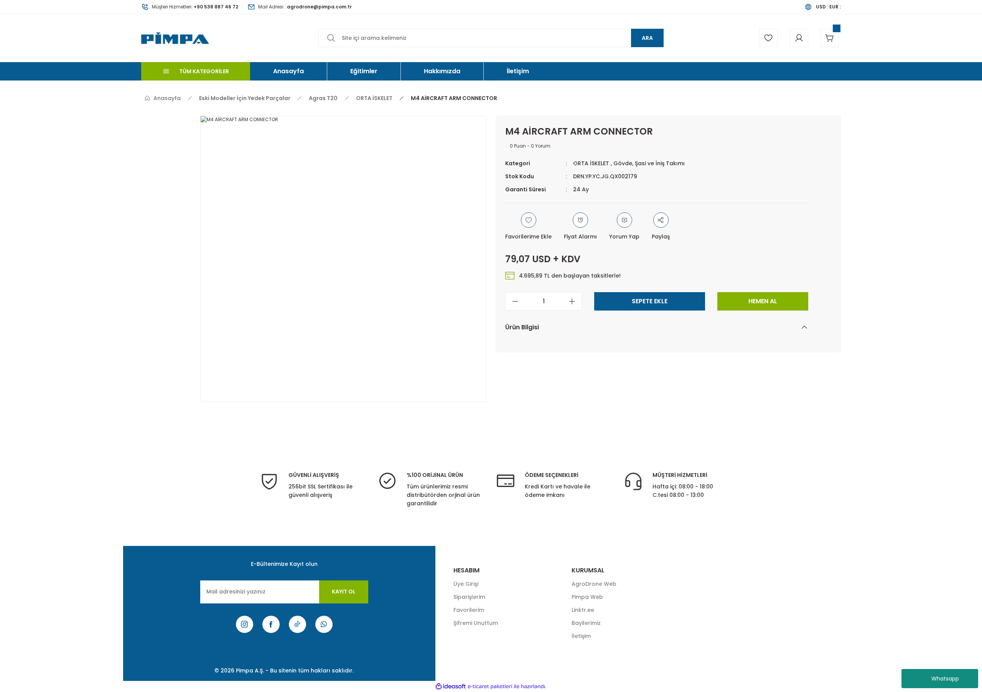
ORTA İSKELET (591, 163)
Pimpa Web (587, 597)
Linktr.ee (583, 610)
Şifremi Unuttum (475, 623)
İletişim (581, 636)
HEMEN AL (762, 301)
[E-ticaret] (490, 686)
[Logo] (175, 38)
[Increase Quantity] (575, 301)
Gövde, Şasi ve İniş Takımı (649, 163)
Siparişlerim (469, 597)
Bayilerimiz (586, 623)
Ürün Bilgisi (522, 327)
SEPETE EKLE (649, 301)
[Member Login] (799, 38)
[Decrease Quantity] (512, 301)
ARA (647, 38)
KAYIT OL (344, 591)
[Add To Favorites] (528, 226)
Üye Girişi (465, 584)
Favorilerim (468, 610)
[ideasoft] (450, 686)
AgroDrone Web (594, 584)
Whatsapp (945, 678)
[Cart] (830, 38)
